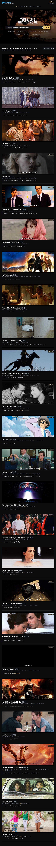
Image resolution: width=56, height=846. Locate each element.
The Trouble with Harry (11, 406)
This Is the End (9, 143)
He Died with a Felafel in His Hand (15, 636)
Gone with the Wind (10, 78)
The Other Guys (9, 472)
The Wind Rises (9, 439)
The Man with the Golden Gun (14, 603)
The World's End (9, 275)
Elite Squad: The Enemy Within (14, 209)
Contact (39, 6)
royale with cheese (20, 34)
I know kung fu (11, 31)
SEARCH (47, 27)
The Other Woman (10, 834)
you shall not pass (43, 31)
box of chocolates (22, 31)
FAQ (34, 6)
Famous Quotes (23, 6)
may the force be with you (33, 34)
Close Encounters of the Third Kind (15, 505)
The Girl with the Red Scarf (13, 242)
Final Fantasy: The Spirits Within (15, 767)
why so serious (32, 31)
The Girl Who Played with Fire (14, 702)
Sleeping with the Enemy (12, 570)
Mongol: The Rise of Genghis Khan (15, 373)
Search (16, 6)
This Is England (9, 111)
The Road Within (9, 802)
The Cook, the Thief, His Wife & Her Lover (17, 538)
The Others (8, 176)
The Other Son (9, 735)
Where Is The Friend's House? (13, 341)
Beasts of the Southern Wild (13, 308)
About (30, 6)
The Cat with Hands (10, 669)
